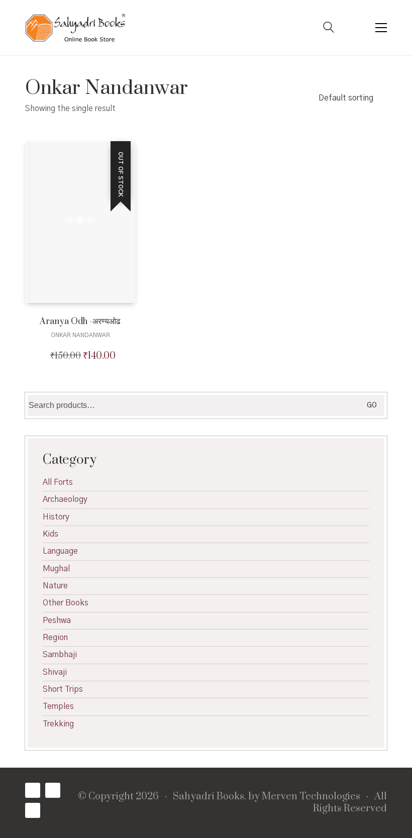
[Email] (32, 810)
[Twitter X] (52, 790)
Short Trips (63, 689)
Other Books (65, 603)
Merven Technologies (311, 797)
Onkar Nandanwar (80, 335)
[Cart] (354, 28)
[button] (381, 28)
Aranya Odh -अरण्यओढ (80, 322)
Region (55, 638)
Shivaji (55, 672)
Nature (55, 586)
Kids (50, 534)
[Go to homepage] (75, 28)
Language (60, 551)
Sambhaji (60, 655)
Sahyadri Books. (209, 797)
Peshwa (57, 620)
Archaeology (65, 499)
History (56, 517)
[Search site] (328, 29)
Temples (58, 706)
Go (372, 405)
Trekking (58, 724)
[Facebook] (32, 790)
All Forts (58, 482)
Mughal (56, 569)
